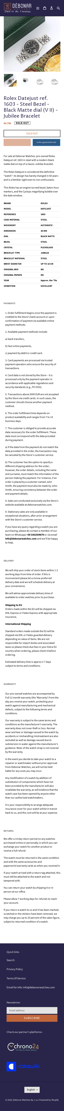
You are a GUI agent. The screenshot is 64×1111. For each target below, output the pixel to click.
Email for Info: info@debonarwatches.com (31, 987)
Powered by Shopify (49, 1100)
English (31, 1089)
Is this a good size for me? (46, 142)
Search (11, 960)
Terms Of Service (16, 978)
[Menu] (37, 8)
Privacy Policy (15, 969)
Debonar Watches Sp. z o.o (26, 1100)
